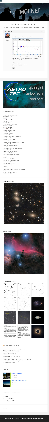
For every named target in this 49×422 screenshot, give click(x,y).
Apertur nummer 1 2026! (8, 358)
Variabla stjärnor (16, 27)
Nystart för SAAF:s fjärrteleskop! (9, 353)
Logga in (4, 408)
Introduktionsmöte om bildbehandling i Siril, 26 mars (14, 361)
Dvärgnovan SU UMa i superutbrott (10, 151)
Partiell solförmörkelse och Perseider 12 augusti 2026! (14, 349)
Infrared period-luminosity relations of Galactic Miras (14, 169)
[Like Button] (13, 68)
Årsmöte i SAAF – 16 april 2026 (9, 362)
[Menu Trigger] (1, 1)
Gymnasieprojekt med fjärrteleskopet (11, 352)
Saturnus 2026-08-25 (7, 121)
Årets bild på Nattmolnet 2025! (9, 355)
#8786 (42, 31)
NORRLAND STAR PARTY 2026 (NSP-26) (19, 380)
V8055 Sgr (5, 166)
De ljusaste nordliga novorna (9, 130)
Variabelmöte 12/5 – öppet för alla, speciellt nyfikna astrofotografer (17, 359)
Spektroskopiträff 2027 (7, 127)
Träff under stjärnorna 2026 (16, 373)
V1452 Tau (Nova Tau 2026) (8, 163)
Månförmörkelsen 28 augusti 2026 (10, 124)
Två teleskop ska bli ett (8, 133)
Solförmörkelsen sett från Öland (9, 172)
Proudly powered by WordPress (36, 418)
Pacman (5, 157)
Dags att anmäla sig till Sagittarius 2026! (11, 350)
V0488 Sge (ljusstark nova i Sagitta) (10, 115)
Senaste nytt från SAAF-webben (11, 345)
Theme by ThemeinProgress (23, 418)
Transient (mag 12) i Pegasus (26, 27)
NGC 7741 (5, 118)
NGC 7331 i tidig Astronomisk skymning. (11, 160)
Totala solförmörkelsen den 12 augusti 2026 (12, 136)
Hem (4, 27)
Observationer (9, 27)
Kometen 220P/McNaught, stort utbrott (11, 154)
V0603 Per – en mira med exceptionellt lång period (13, 142)
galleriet (12, 181)
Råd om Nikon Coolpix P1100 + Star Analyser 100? (13, 148)
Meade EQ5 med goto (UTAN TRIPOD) (11, 145)
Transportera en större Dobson (9, 139)
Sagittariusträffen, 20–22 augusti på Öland (12, 356)
